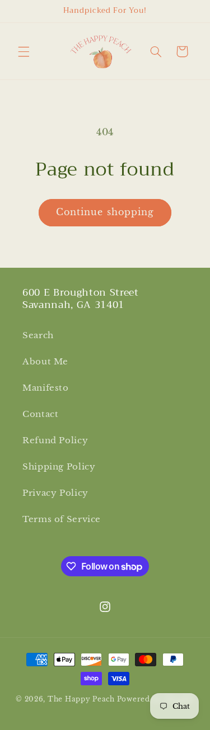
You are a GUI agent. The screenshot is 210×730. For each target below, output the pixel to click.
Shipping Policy (58, 467)
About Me (45, 362)
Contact (40, 414)
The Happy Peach (81, 699)
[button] (23, 51)
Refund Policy (55, 440)
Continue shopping (105, 212)
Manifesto (45, 388)
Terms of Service (61, 519)
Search (38, 335)
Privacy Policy (55, 493)
